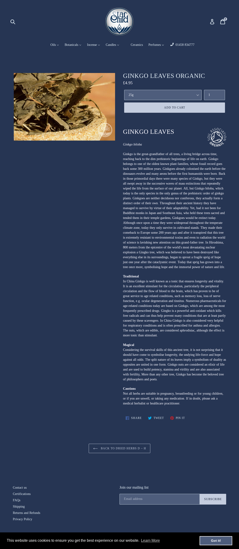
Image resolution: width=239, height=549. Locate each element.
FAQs (16, 500)
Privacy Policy (22, 519)
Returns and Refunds (26, 513)
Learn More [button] (150, 540)
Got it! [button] (216, 540)
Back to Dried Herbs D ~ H (123, 448)
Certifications (22, 494)
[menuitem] (52, 45)
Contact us (20, 487)
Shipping (19, 506)
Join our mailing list (134, 487)
